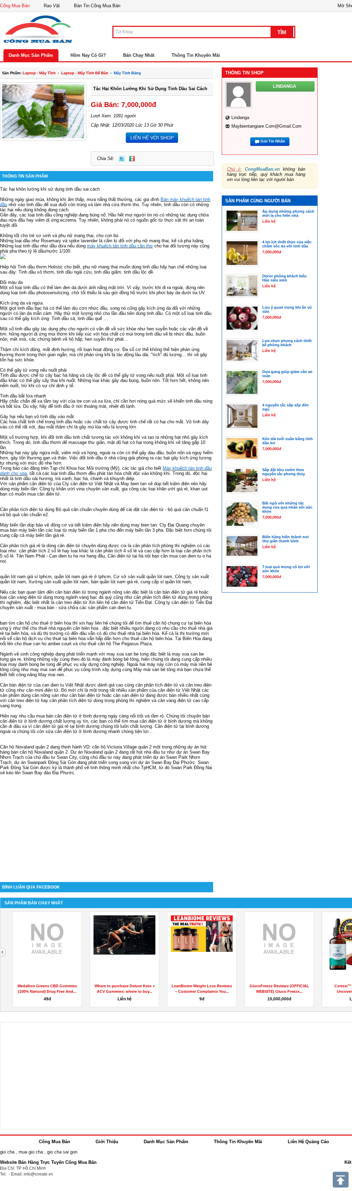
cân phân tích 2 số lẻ (40, 550)
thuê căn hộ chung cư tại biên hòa (177, 623)
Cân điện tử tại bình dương (182, 726)
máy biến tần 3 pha (144, 530)
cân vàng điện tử (25, 597)
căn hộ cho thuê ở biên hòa (43, 623)
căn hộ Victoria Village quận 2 (122, 746)
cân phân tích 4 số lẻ (116, 550)
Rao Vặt (52, 5)
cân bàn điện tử (70, 592)
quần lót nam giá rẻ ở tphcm (82, 576)
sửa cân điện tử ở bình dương (76, 731)
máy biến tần (24, 488)
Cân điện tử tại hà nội (129, 556)
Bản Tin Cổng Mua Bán (97, 5)
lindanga (240, 117)
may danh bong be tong (31, 664)
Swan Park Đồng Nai (191, 767)
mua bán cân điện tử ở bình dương (71, 716)
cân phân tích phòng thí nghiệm (164, 545)
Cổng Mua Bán (15, 5)
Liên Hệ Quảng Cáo (308, 1141)
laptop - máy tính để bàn (84, 73)
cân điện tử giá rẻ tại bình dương (66, 726)
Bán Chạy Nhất (138, 55)
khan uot (199, 488)
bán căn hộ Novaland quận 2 (39, 752)
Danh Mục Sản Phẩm (31, 55)
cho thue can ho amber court (43, 643)
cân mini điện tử (42, 690)
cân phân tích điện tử (155, 597)
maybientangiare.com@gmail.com (266, 126)
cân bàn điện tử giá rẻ (176, 592)
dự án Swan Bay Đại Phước (166, 762)
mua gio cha (31, 1152)
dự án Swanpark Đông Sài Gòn (45, 762)
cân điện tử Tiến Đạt (192, 602)
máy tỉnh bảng (127, 73)
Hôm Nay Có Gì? (88, 55)
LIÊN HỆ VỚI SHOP (152, 137)
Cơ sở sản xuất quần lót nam (142, 576)
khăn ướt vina (70, 488)
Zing (132, 158)
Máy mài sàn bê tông (154, 669)
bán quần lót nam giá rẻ (114, 581)
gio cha (7, 1152)
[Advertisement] (106, 823)
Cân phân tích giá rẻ (20, 545)
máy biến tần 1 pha (87, 530)
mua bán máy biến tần (22, 530)
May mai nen (51, 674)
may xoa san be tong (127, 654)
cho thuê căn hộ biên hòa (147, 638)
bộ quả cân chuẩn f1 (188, 509)
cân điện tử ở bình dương (165, 721)
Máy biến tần (13, 525)
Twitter (121, 158)
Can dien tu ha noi (67, 556)
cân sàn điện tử (128, 695)
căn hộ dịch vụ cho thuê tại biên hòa (49, 638)
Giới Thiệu (107, 1141)
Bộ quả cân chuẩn (74, 509)
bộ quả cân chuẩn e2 (27, 514)
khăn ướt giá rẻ (172, 488)
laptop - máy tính (39, 73)
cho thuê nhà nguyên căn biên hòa (64, 628)
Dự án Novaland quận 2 (94, 752)
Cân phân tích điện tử (21, 509)
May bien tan (133, 483)
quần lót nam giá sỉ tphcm (26, 576)
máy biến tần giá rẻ (45, 535)
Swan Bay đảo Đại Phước (48, 772)
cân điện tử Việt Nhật (179, 690)
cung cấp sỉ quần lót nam (166, 581)
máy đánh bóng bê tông (115, 659)
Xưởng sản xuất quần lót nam (58, 581)
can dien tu (120, 607)
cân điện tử (41, 483)
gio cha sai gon (62, 1152)
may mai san (43, 669)
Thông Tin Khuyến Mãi (196, 55)
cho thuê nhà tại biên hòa (134, 633)
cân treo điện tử (71, 602)
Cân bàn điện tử (16, 685)
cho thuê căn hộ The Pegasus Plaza (115, 643)
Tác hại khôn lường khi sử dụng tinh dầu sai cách (150, 88)
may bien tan (144, 525)
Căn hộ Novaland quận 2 (24, 746)
